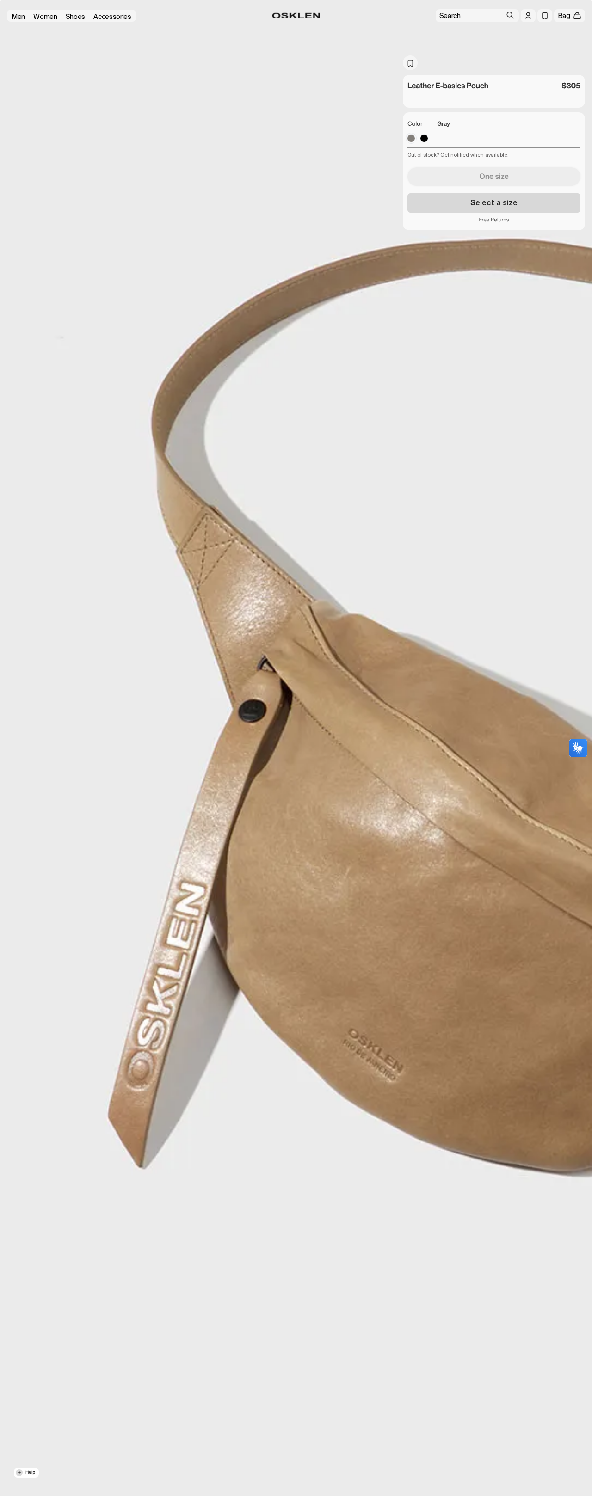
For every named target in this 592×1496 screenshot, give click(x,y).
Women (45, 16)
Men (18, 16)
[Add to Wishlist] (410, 62)
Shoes (76, 16)
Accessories (112, 16)
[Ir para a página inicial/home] (296, 15)
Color (415, 124)
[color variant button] (411, 138)
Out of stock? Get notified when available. (458, 155)
